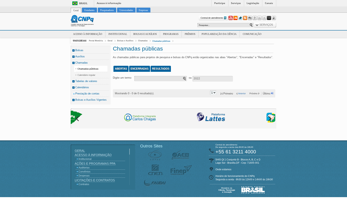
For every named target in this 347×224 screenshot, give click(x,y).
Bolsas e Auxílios (145, 34)
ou (190, 77)
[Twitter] (240, 18)
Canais (269, 3)
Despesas (84, 175)
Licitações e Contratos (95, 180)
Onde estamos (223, 169)
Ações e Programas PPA (95, 163)
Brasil (83, 3)
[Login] (274, 18)
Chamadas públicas (161, 41)
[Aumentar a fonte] (259, 18)
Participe (219, 3)
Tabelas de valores (86, 81)
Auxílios (80, 56)
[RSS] (245, 18)
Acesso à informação (109, 3)
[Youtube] (230, 18)
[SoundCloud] (235, 18)
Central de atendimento (212, 18)
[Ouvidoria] (250, 18)
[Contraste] (269, 18)
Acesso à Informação (87, 34)
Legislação (253, 3)
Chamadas (143, 41)
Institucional (117, 34)
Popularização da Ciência (219, 34)
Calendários (82, 87)
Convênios (84, 171)
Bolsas (79, 50)
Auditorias (84, 167)
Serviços (236, 3)
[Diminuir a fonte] (264, 18)
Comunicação (252, 34)
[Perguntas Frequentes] (254, 18)
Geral (110, 41)
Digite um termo (122, 77)
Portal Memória (96, 41)
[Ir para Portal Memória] (87, 21)
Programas (171, 34)
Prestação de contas (87, 93)
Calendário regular (86, 75)
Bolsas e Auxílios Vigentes (91, 99)
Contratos (84, 184)
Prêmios (190, 34)
